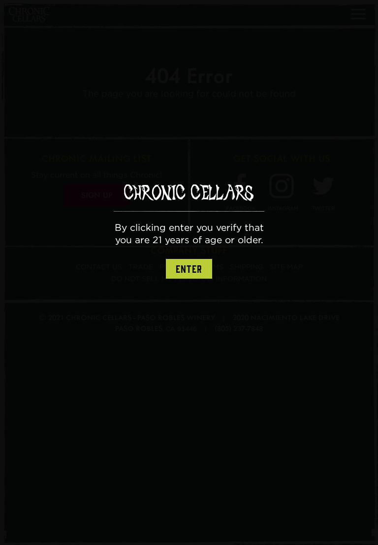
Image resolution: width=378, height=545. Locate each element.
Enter (189, 269)
